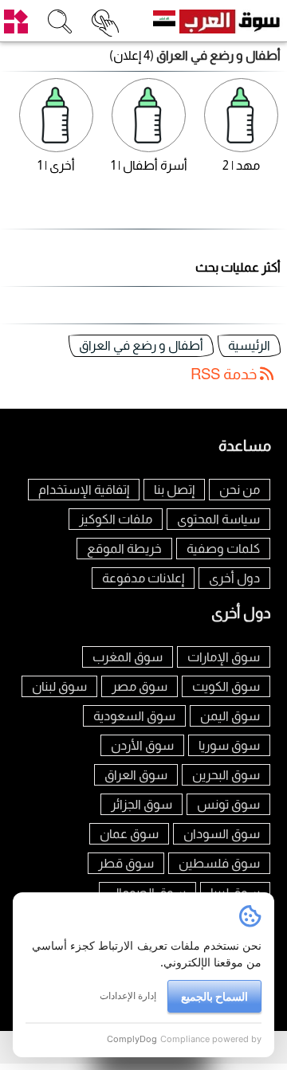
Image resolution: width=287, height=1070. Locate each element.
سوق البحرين (226, 775)
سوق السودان (221, 834)
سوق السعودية (134, 716)
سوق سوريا (229, 745)
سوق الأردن (142, 745)
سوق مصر (139, 686)
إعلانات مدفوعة (143, 578)
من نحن (239, 489)
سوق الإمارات (223, 657)
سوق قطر (126, 863)
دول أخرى (234, 578)
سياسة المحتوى (218, 519)
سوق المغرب (127, 657)
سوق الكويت (226, 686)
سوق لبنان (59, 686)
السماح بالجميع (214, 996)
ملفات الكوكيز (115, 519)
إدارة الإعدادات (128, 995)
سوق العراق (135, 775)
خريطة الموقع (124, 548)
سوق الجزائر (141, 804)
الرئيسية (249, 345)
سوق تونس (228, 804)
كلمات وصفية (223, 548)
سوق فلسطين (219, 863)
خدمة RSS (225, 374)
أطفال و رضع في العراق (141, 345)
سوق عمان (129, 834)
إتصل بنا (174, 489)
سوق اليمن (230, 716)
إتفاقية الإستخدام (83, 489)
